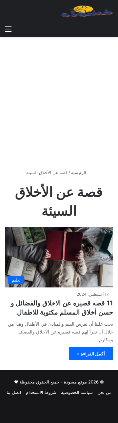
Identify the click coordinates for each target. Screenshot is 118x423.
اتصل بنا (14, 392)
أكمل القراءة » (91, 353)
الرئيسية (79, 172)
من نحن (104, 392)
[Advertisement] (59, 105)
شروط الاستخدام (41, 392)
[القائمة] (8, 29)
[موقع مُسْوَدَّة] (87, 11)
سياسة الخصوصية (77, 392)
